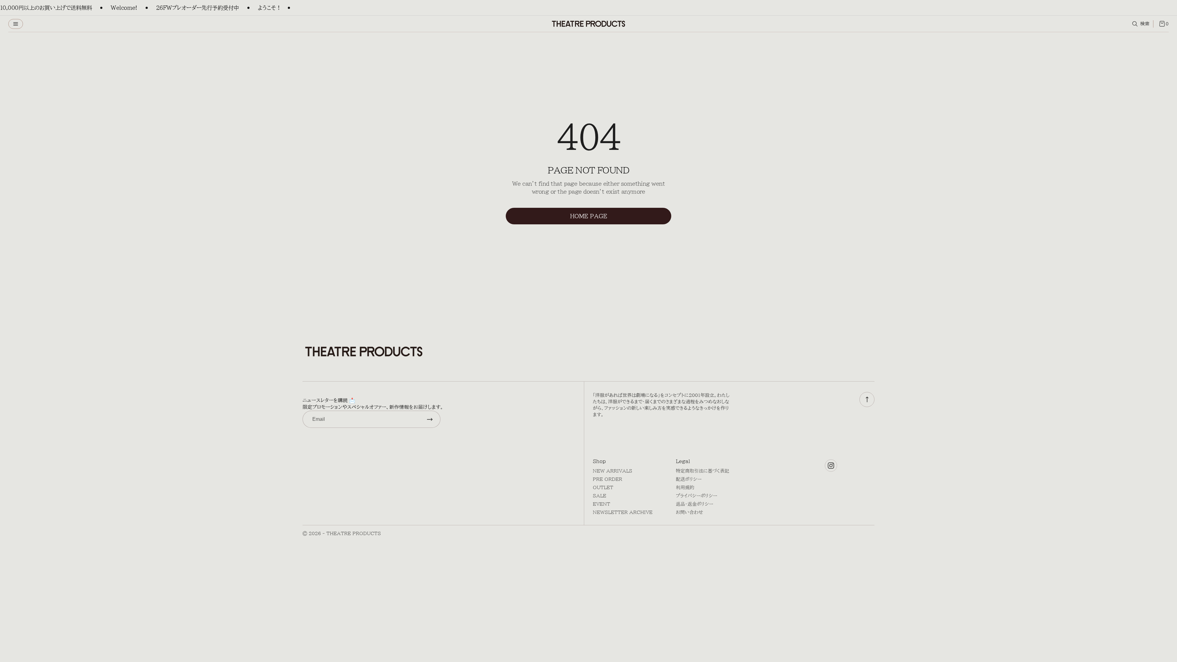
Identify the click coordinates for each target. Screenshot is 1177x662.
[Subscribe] (429, 419)
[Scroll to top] (867, 399)
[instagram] (831, 465)
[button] (15, 24)
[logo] (588, 24)
